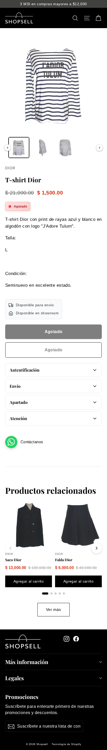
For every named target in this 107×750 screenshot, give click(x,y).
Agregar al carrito (29, 581)
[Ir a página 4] (60, 593)
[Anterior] (7, 147)
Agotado (54, 331)
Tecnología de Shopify (66, 744)
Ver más (53, 609)
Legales (14, 678)
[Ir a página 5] (64, 593)
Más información (26, 661)
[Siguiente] (99, 147)
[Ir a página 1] (45, 593)
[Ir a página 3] (56, 593)
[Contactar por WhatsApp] (11, 442)
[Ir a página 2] (51, 593)
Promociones (21, 696)
